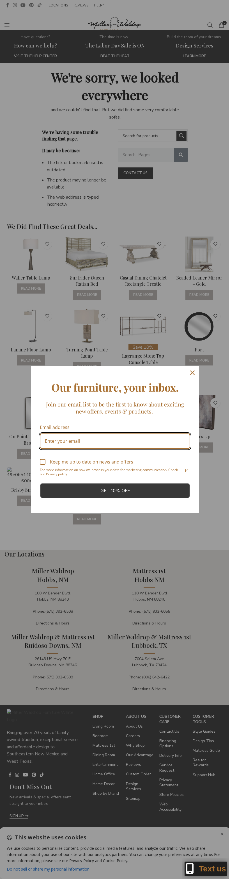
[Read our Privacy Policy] (186, 470)
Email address (55, 427)
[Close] (192, 373)
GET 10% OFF (115, 490)
